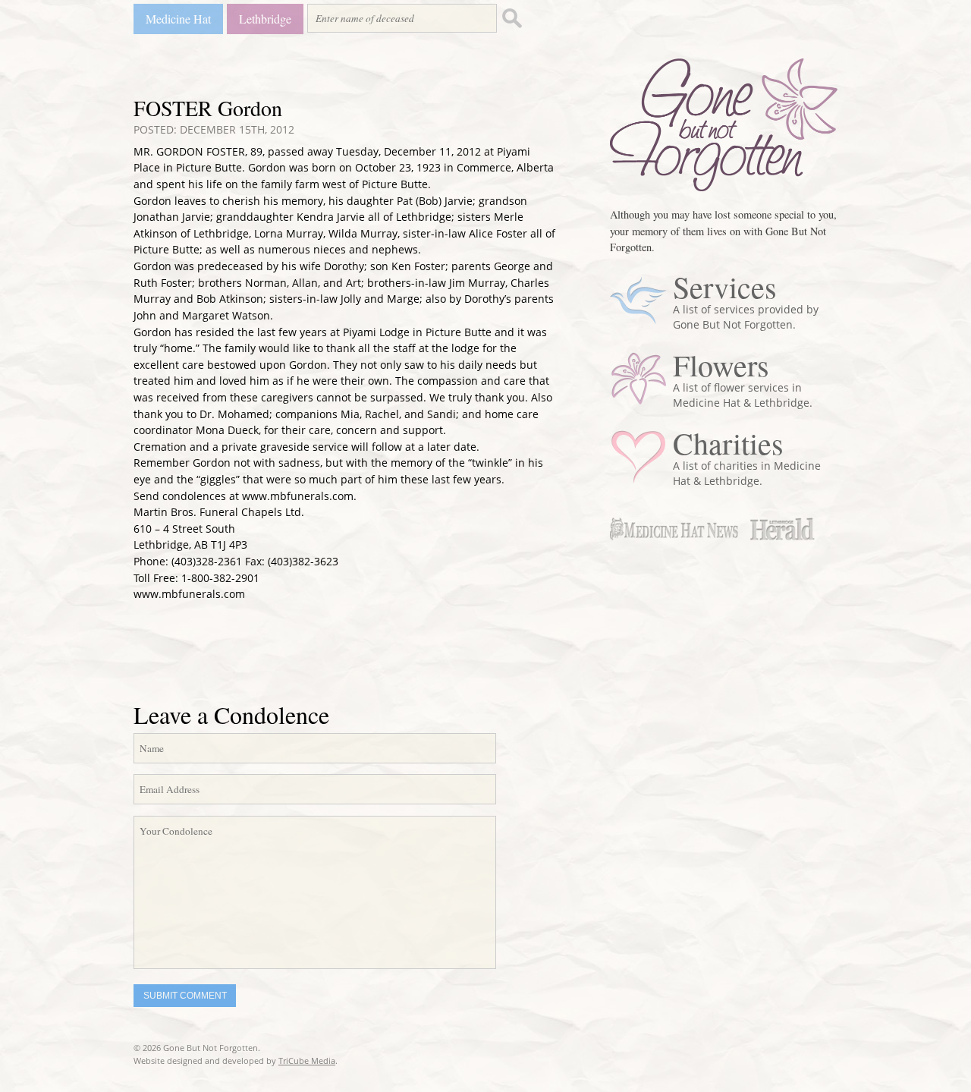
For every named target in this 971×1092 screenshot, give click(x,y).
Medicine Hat (178, 19)
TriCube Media (306, 1060)
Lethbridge (265, 19)
